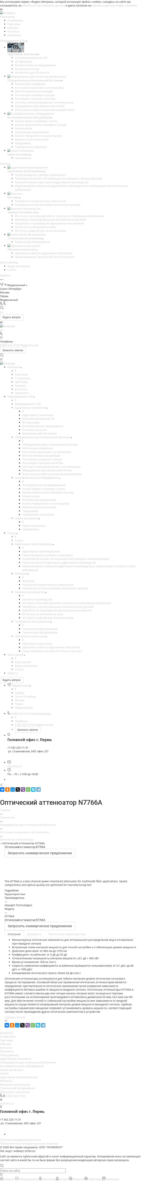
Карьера (12, 27)
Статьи (11, 270)
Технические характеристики (67, 934)
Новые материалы (11, 1070)
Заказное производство (15, 1084)
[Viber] (23, 789)
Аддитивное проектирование (19, 1077)
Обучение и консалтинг (15, 1092)
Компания (6, 1033)
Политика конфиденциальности (20, 1140)
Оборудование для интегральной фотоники (28, 1062)
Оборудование (9, 1055)
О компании (15, 20)
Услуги (4, 1073)
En (1, 312)
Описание (14, 934)
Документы (34, 934)
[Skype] (33, 789)
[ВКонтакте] (2, 789)
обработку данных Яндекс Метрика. (115, 5)
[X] (18, 789)
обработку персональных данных (43, 5)
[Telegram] (38, 789)
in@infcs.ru (14, 766)
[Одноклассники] (7, 789)
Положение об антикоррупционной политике (29, 1143)
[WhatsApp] (28, 789)
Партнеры (14, 24)
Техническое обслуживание (17, 1088)
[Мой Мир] (12, 789)
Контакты (13, 31)
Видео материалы (18, 266)
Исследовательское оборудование (22, 1066)
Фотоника (6, 1081)
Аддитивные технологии (15, 1058)
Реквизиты (14, 35)
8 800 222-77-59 (15, 1096)
